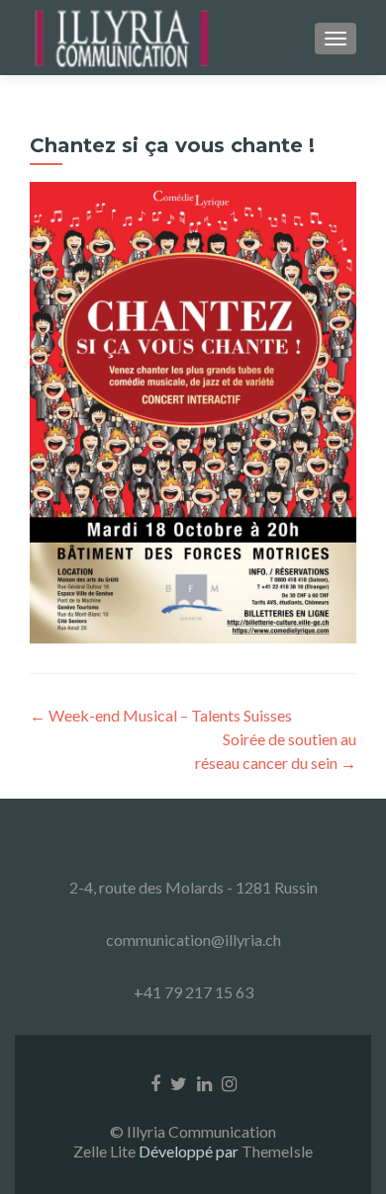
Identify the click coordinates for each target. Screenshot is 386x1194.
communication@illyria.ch (193, 939)
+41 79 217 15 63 (193, 991)
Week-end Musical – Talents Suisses (161, 715)
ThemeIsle (277, 1151)
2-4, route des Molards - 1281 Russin (193, 887)
